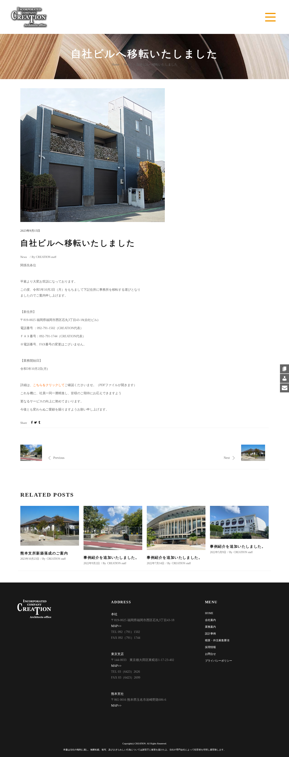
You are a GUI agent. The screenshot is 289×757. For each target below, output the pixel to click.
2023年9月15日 (30, 230)
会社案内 (210, 620)
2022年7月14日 (155, 563)
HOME (209, 613)
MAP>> (116, 626)
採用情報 (210, 647)
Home (115, 64)
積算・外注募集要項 (217, 640)
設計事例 (210, 633)
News (127, 64)
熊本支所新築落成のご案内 (44, 553)
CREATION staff (46, 257)
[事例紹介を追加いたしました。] (113, 528)
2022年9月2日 (92, 563)
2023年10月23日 (29, 558)
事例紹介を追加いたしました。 (111, 557)
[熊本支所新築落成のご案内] (49, 526)
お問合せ (210, 654)
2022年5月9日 (218, 552)
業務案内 (210, 626)
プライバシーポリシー (218, 660)
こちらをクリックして (49, 385)
